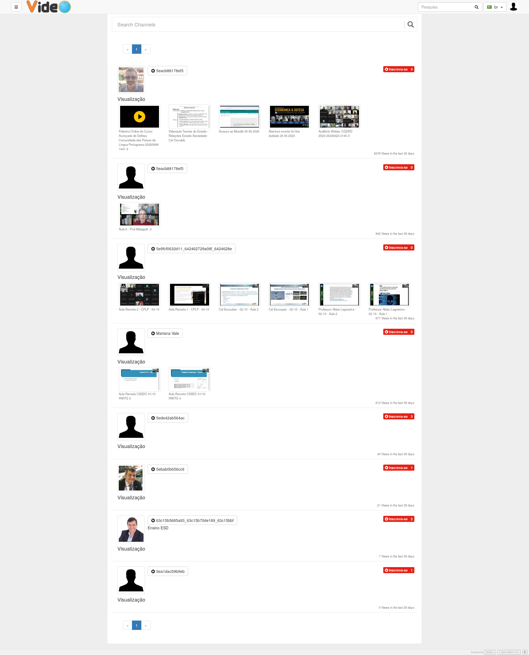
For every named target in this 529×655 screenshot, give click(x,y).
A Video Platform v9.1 (509, 652)
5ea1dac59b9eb (170, 571)
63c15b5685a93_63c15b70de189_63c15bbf (194, 520)
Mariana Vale (167, 333)
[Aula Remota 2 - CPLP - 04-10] (139, 294)
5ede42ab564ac (170, 418)
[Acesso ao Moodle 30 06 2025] (239, 116)
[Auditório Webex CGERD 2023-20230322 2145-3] (339, 116)
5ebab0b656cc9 (169, 469)
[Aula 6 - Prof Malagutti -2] (139, 214)
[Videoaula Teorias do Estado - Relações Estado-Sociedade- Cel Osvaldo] (189, 116)
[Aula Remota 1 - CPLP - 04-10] (189, 294)
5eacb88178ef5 (169, 70)
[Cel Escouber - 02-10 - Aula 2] (239, 294)
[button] (396, 69)
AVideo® (490, 652)
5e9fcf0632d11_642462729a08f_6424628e (193, 248)
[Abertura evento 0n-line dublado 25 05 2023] (289, 116)
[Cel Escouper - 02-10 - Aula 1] (289, 294)
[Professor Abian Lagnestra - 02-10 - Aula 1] (389, 294)
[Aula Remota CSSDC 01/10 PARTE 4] (189, 378)
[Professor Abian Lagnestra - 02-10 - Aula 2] (339, 294)
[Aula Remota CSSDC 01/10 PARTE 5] (139, 378)
